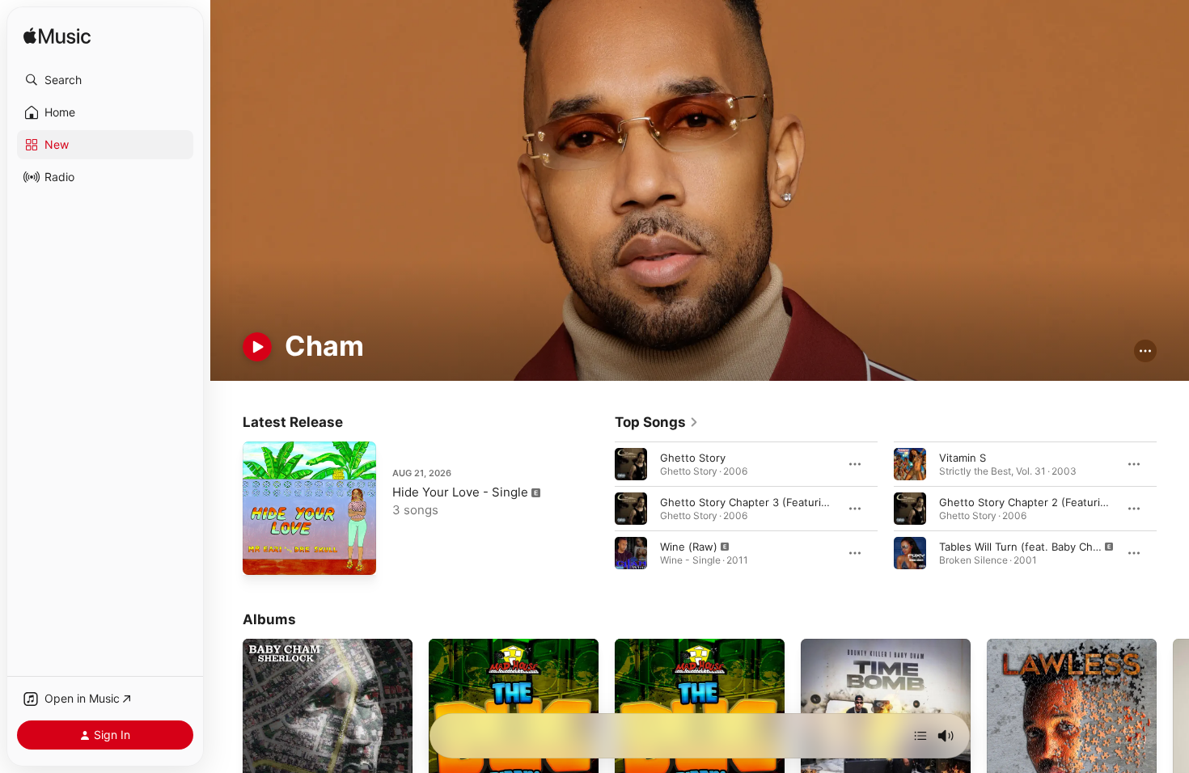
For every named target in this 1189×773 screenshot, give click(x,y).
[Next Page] (1172, 508)
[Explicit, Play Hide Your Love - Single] (263, 555)
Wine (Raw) (688, 545)
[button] (105, 80)
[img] (57, 36)
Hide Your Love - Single (460, 492)
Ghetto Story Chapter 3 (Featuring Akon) (763, 501)
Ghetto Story (693, 456)
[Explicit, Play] (631, 552)
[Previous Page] (598, 508)
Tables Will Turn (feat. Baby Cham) (1025, 545)
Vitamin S (962, 456)
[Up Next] (920, 735)
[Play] (257, 346)
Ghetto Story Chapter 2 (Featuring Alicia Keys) (1056, 501)
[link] (657, 422)
